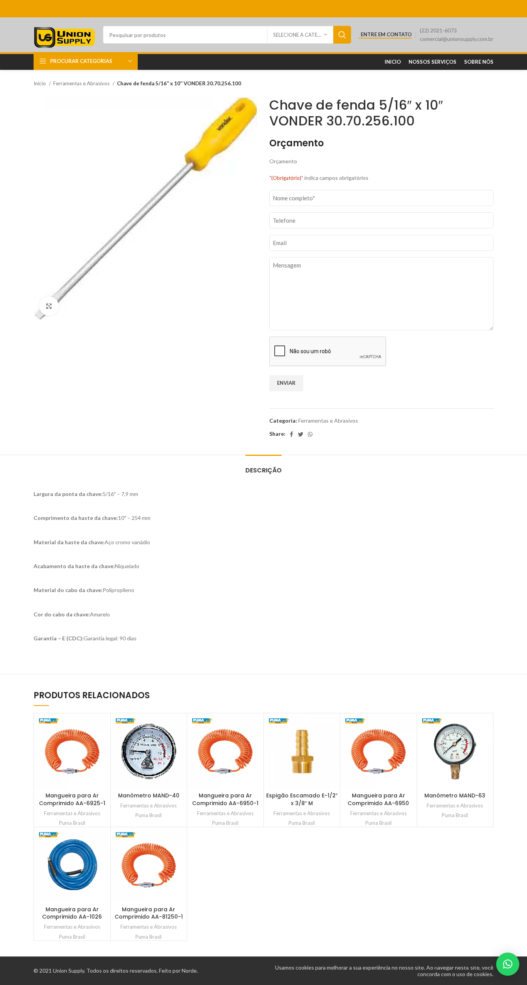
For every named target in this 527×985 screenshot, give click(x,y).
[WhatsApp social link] (310, 434)
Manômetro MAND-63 (454, 795)
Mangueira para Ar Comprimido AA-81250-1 (149, 913)
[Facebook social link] (291, 434)
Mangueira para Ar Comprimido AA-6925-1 (72, 799)
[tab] (263, 466)
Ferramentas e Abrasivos (82, 83)
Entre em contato (386, 34)
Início (40, 83)
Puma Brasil (72, 823)
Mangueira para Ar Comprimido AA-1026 (72, 913)
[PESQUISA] (342, 35)
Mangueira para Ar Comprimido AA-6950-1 (225, 799)
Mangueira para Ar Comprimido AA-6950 (378, 799)
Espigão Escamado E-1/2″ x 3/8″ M (302, 799)
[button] (507, 964)
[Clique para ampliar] (49, 306)
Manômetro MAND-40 (148, 795)
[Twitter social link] (301, 434)
